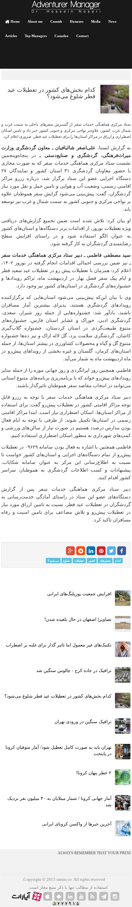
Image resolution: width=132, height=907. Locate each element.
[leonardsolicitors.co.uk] (92, 896)
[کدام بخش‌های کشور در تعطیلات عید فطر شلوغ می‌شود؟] (115, 99)
